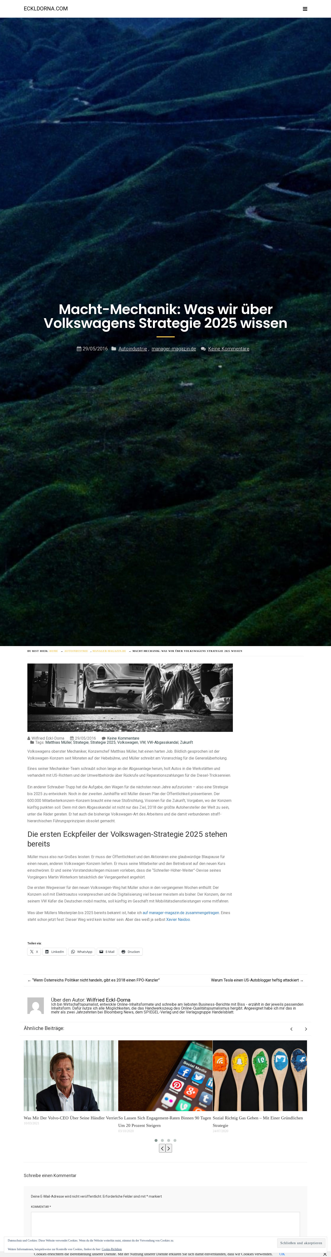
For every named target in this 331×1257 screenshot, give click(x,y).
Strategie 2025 (103, 742)
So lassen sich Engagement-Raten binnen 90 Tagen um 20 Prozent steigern (70, 1121)
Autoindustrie (132, 349)
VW (142, 742)
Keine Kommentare (228, 349)
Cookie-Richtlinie (112, 1249)
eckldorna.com (46, 9)
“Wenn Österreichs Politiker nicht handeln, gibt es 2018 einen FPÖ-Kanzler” (93, 980)
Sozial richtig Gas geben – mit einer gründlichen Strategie (163, 1121)
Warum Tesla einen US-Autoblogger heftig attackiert (257, 980)
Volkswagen (127, 742)
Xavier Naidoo (178, 919)
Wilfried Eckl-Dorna (108, 1000)
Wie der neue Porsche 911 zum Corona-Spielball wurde (257, 1121)
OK (282, 1254)
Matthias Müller (58, 742)
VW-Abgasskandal (162, 742)
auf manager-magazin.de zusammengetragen (181, 912)
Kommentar (41, 1207)
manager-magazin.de (174, 349)
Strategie (81, 742)
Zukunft (186, 742)
